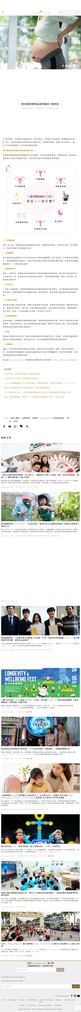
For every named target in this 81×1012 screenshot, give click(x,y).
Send (60, 970)
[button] (2, 12)
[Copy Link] (78, 65)
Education (22, 536)
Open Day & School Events (39, 536)
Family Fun (42, 856)
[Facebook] (72, 995)
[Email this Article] (66, 65)
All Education (43, 809)
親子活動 (29, 712)
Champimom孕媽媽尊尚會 (52, 418)
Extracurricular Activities (39, 650)
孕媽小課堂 (15, 418)
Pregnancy (41, 108)
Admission (55, 536)
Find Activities (32, 487)
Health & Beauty (32, 999)
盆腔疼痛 (26, 418)
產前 (16, 421)
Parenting (58, 999)
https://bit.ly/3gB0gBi (65, 360)
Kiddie (40, 1001)
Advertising (58, 1005)
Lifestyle (21, 487)
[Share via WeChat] (74, 64)
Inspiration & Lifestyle (27, 856)
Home (5, 999)
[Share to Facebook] (63, 65)
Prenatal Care (53, 108)
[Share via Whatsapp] (70, 65)
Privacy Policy (31, 1005)
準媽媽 (35, 418)
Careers (22, 1005)
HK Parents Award (69, 999)
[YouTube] (78, 995)
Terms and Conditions (45, 1005)
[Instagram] (75, 995)
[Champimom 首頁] (28, 13)
